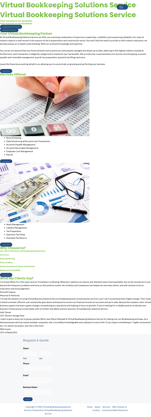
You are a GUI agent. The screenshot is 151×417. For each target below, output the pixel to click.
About (48, 4)
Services (59, 4)
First (25, 358)
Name (26, 348)
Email (26, 375)
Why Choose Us (74, 4)
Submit (28, 399)
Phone (26, 363)
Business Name (30, 387)
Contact (90, 4)
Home (38, 4)
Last (40, 358)
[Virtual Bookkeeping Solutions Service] (27, 6)
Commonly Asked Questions (49, 9)
